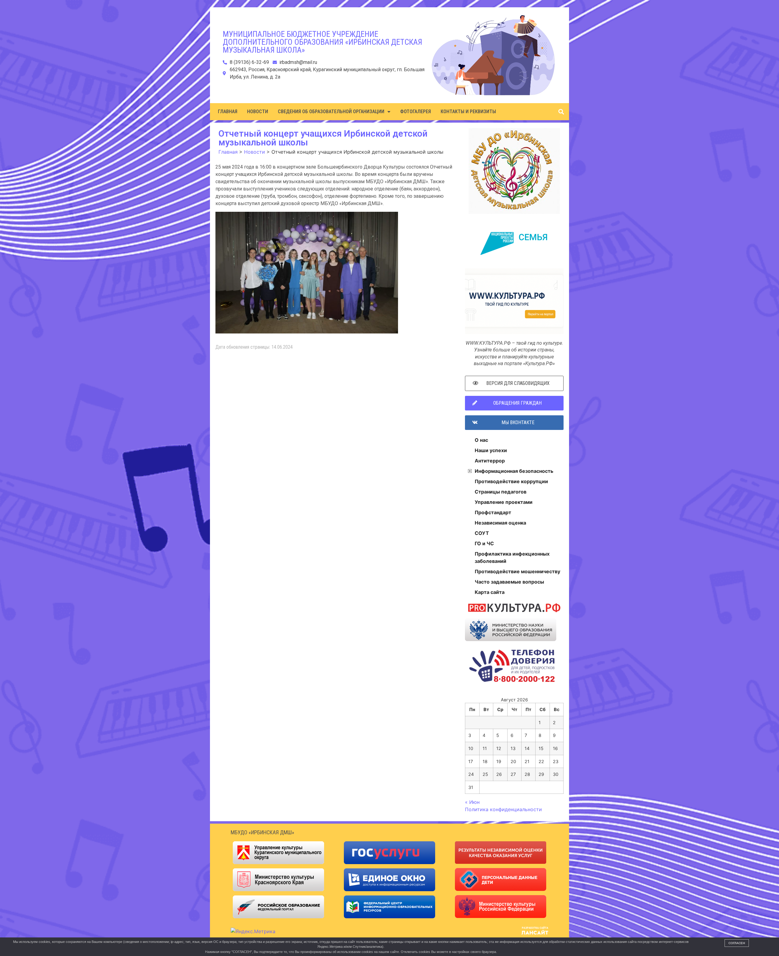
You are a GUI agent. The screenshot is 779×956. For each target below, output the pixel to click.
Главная (227, 111)
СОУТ (482, 533)
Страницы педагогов (500, 492)
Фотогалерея (415, 111)
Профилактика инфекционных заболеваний (512, 557)
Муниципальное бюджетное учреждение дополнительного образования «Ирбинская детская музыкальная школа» (322, 42)
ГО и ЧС (484, 543)
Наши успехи (491, 450)
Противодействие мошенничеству (517, 571)
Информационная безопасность (514, 471)
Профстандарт (493, 512)
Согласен (736, 943)
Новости (257, 111)
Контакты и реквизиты (468, 111)
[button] (561, 112)
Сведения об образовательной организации (331, 111)
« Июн (472, 802)
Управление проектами (504, 502)
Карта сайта (490, 592)
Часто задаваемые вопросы (509, 582)
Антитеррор (490, 461)
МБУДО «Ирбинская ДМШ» (262, 832)
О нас (481, 440)
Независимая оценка (500, 523)
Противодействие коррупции (511, 481)
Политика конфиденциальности (503, 809)
